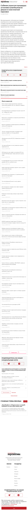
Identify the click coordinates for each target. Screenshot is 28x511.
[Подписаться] (20, 75)
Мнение (15, 476)
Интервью (16, 473)
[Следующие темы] (26, 401)
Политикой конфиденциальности (9, 504)
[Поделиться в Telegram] (8, 75)
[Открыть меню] (26, 2)
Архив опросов (14, 395)
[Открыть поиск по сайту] (24, 2)
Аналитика (16, 471)
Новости (25, 66)
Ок (14, 508)
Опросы (15, 485)
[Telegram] (8, 363)
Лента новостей (7, 101)
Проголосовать (6, 392)
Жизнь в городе (17, 478)
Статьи (15, 469)
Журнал (15, 480)
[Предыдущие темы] (24, 401)
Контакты (8, 466)
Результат (14, 392)
